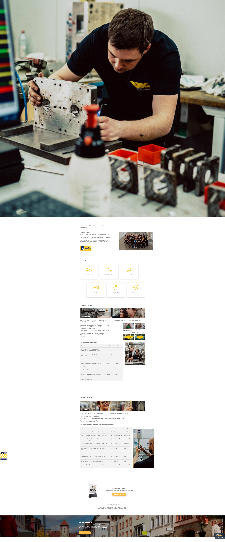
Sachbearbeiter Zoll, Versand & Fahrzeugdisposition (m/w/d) (92, 431)
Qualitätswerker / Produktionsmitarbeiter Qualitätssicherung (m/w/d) (93, 435)
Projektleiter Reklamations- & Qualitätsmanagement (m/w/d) (92, 461)
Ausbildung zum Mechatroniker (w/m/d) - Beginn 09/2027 (91, 374)
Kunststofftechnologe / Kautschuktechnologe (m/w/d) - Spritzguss (93, 453)
